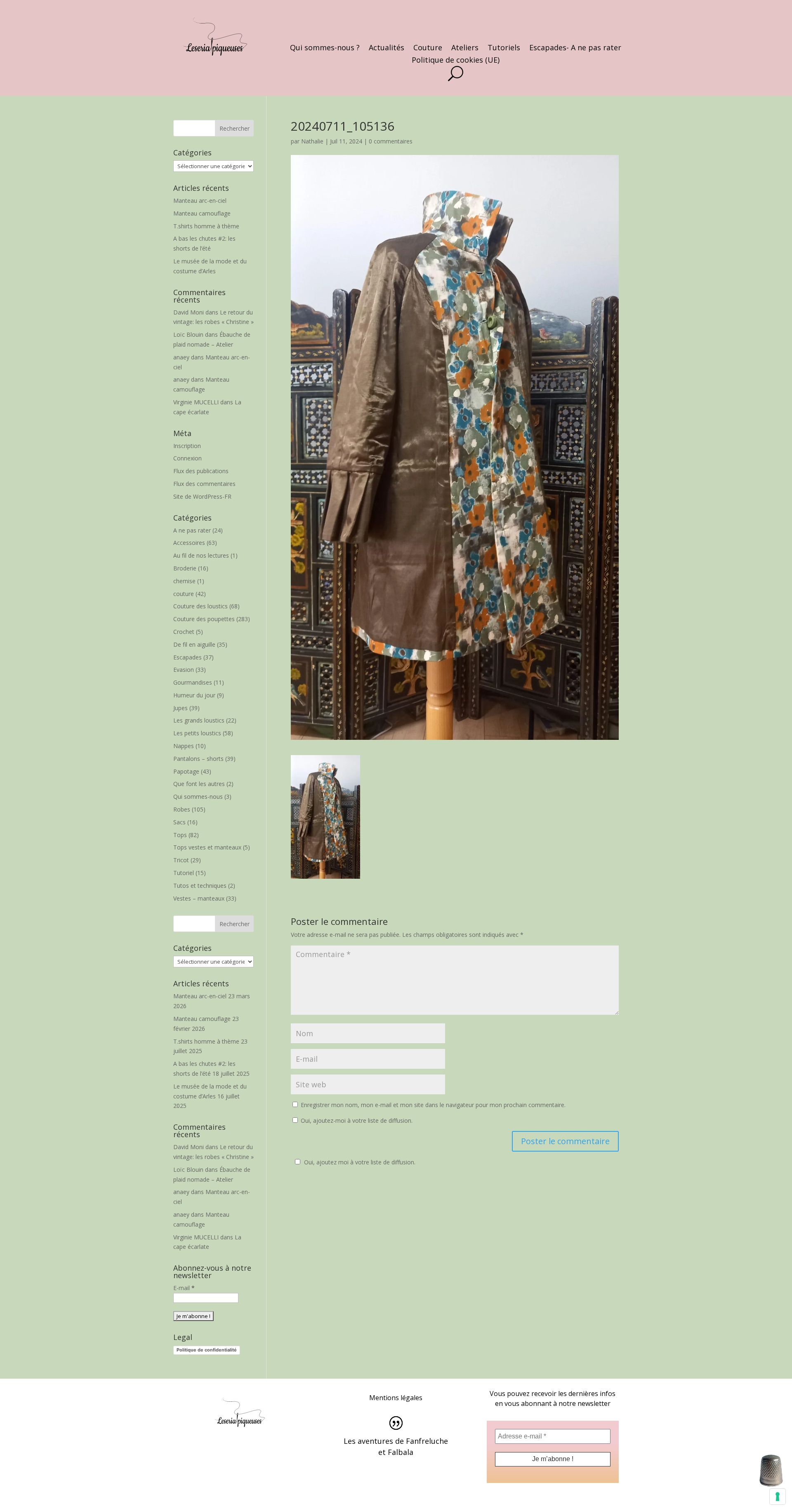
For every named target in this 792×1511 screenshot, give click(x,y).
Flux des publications (201, 471)
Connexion (187, 458)
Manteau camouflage (202, 213)
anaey (181, 357)
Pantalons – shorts (198, 759)
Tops (180, 835)
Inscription (187, 446)
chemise (184, 581)
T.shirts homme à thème (206, 226)
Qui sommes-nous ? (325, 48)
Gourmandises (192, 682)
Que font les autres (199, 784)
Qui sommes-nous (198, 796)
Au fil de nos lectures (201, 555)
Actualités (386, 48)
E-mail (184, 1288)
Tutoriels (504, 48)
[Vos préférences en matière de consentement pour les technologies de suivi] (777, 1496)
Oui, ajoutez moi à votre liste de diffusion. (359, 1162)
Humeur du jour (194, 695)
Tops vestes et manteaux (207, 847)
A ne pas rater (192, 530)
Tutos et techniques (199, 885)
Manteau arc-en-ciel (199, 200)
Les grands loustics (198, 720)
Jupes (180, 708)
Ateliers (464, 48)
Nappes (183, 746)
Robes (181, 809)
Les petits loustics (197, 733)
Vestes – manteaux (198, 898)
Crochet (183, 632)
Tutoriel (183, 873)
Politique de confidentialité (207, 1350)
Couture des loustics (200, 606)
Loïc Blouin (188, 334)
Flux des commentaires (204, 484)
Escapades (187, 657)
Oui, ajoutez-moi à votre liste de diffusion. (355, 1120)
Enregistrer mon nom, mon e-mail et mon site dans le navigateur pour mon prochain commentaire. (433, 1105)
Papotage (186, 771)
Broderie (184, 568)
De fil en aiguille (194, 644)
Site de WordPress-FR (202, 496)
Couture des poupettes (204, 619)
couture (183, 594)
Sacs (179, 822)
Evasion (183, 669)
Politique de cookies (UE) (456, 61)
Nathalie (312, 141)
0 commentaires (390, 141)
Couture (427, 48)
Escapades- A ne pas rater (575, 48)
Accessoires (189, 543)
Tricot (181, 860)
